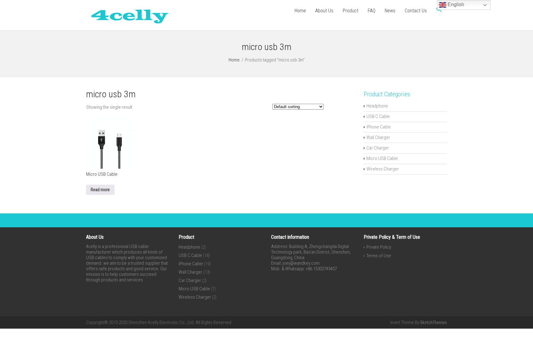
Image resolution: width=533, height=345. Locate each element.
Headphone (377, 106)
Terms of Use (378, 256)
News (390, 11)
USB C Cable (378, 116)
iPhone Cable (378, 127)
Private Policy (378, 247)
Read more (100, 189)
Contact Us (416, 11)
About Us (324, 11)
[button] (439, 11)
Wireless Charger (382, 169)
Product (350, 11)
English (455, 4)
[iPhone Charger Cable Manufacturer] (127, 24)
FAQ (371, 11)
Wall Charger (378, 137)
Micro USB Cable (382, 158)
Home (300, 11)
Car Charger (377, 148)
